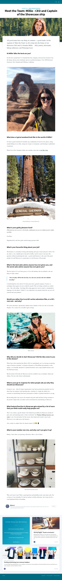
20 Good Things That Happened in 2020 (16, 537)
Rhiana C (12, 505)
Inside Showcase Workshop (34, 8)
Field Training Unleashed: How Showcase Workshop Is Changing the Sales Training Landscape (16, 533)
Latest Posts (43, 575)
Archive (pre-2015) (49, 575)
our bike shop (44, 150)
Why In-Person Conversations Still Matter (16, 529)
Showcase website (57, 575)
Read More (53, 506)
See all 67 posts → (16, 542)
